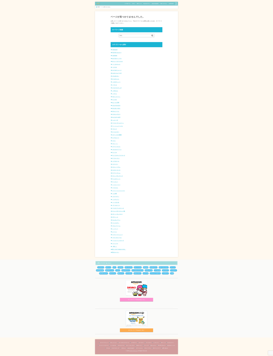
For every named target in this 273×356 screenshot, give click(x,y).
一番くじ (114, 246)
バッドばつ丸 (115, 202)
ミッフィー (115, 228)
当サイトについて (156, 348)
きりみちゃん (115, 79)
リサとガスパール (116, 237)
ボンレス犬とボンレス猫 (118, 211)
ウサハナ (114, 129)
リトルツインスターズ (118, 240)
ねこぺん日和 (115, 102)
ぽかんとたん (115, 111)
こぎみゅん (115, 90)
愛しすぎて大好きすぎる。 (119, 249)
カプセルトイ (115, 137)
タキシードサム (116, 167)
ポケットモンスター (117, 214)
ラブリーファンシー (117, 234)
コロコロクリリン (116, 149)
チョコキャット (116, 178)
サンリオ (114, 152)
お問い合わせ (165, 348)
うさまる (114, 67)
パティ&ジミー (116, 205)
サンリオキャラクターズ (118, 155)
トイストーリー (116, 184)
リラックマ (115, 243)
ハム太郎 (114, 193)
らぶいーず (115, 120)
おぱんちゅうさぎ (116, 73)
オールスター (115, 132)
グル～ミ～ (115, 143)
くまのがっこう (116, 82)
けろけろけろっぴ (116, 87)
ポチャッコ (139, 3)
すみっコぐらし (163, 3)
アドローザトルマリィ (118, 123)
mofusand (171, 3)
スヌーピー (115, 164)
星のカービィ (115, 252)
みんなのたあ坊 (116, 117)
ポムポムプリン (146, 3)
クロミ (133, 3)
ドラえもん (115, 187)
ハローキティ (115, 196)
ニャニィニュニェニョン (118, 190)
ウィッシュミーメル (117, 126)
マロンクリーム (116, 225)
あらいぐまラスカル (117, 61)
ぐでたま (114, 85)
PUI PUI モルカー (116, 52)
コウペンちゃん (116, 146)
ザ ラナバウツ (116, 158)
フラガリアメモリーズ (118, 208)
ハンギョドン (115, 199)
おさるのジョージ (116, 70)
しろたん (114, 93)
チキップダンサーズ (117, 176)
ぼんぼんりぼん (116, 108)
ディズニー (115, 181)
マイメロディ (115, 223)
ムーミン (114, 231)
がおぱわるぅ (115, 76)
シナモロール (127, 3)
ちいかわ (114, 99)
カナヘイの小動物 (116, 134)
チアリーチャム (116, 173)
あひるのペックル (116, 58)
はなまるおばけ (155, 3)
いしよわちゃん (116, 64)
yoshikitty (114, 55)
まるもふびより (116, 114)
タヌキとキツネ (116, 170)
